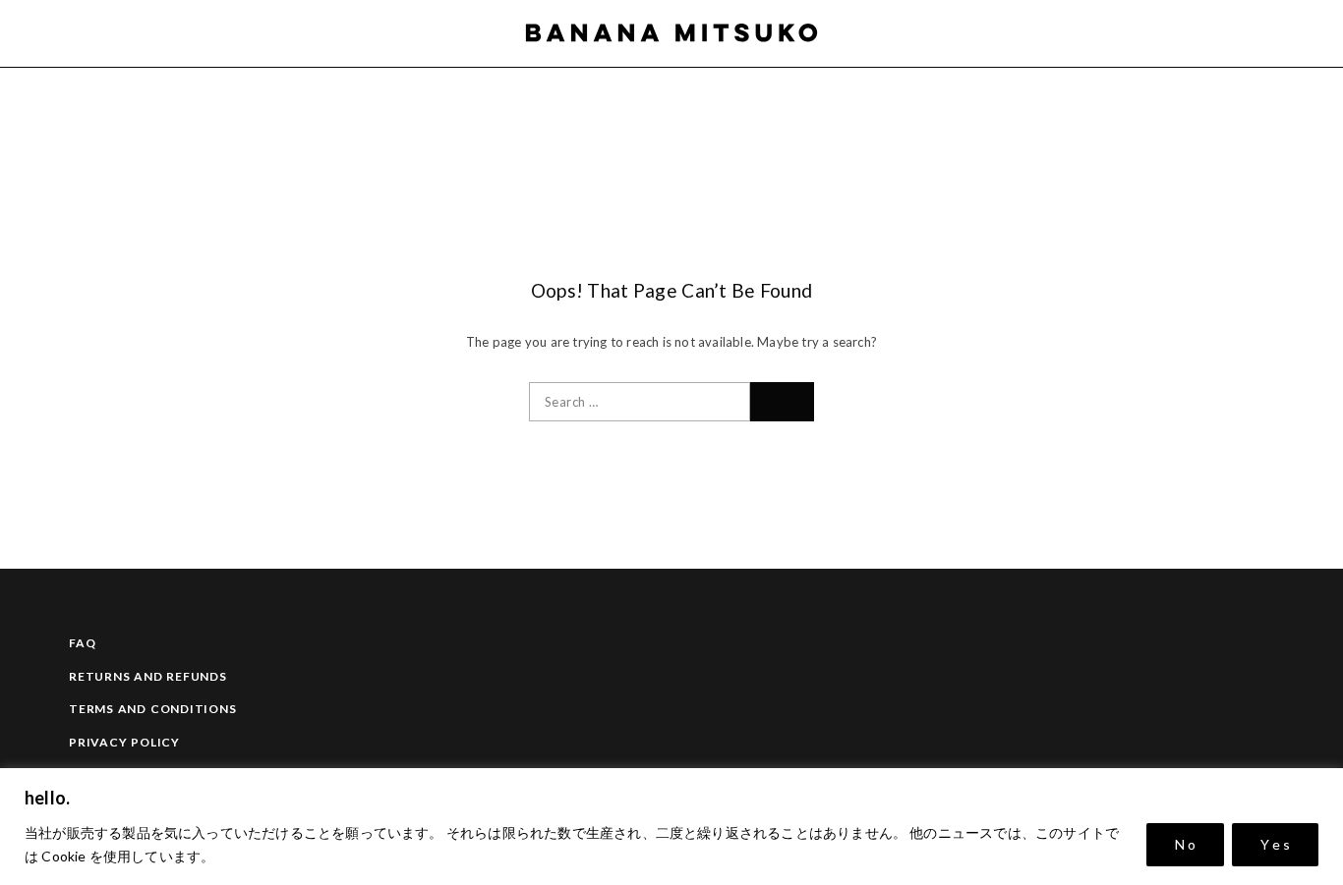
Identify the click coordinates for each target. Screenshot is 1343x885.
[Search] (1272, 33)
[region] (671, 826)
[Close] (1322, 785)
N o (1185, 844)
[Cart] (1306, 33)
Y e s (1275, 844)
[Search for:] (639, 401)
